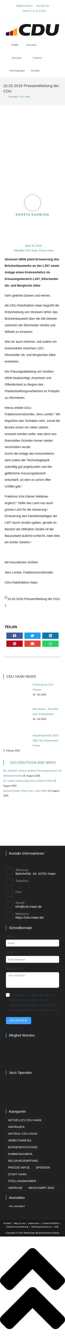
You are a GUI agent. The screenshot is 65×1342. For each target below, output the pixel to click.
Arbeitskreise (20, 1140)
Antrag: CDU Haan (22, 1133)
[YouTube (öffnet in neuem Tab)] (33, 15)
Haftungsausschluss (41, 1227)
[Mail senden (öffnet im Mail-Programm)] (36, 15)
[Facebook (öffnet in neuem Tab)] (29, 15)
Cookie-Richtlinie (50, 1223)
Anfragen (16, 1127)
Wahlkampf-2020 (41, 1187)
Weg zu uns (19, 1223)
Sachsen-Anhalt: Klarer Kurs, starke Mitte (25, 791)
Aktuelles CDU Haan (19, 96)
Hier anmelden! (17, 1206)
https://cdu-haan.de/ (29, 917)
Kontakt (7, 1223)
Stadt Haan (17, 1174)
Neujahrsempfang (23, 1160)
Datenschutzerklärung (17, 1227)
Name (10, 936)
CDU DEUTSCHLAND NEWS (33, 762)
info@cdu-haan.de (28, 906)
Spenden (43, 1167)
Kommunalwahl (20, 1154)
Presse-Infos (46, 250)
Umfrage (15, 1187)
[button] (14, 636)
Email (10, 952)
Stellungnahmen (22, 1181)
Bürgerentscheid (23, 1147)
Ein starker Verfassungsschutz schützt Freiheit (28, 780)
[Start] (4, 96)
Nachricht (13, 968)
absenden (19, 1020)
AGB (56, 1227)
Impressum (33, 1223)
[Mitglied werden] (32, 1053)
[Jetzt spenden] (32, 1091)
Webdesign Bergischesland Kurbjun (41, 1233)
